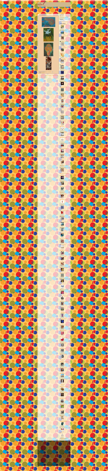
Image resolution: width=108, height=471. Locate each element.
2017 (40, 442)
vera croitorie (63, 154)
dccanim (62, 432)
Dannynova (62, 284)
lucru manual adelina (64, 47)
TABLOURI (43, 72)
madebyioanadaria (63, 348)
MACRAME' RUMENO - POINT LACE (64, 87)
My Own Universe (63, 81)
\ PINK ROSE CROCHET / (64, 115)
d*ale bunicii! (63, 415)
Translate (66, 21)
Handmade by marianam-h (64, 173)
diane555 (59, 464)
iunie (41, 458)
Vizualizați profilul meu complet (64, 17)
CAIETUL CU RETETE (64, 24)
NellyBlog (62, 159)
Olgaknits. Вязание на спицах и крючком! (64, 438)
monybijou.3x (63, 227)
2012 (40, 448)
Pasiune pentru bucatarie (64, 278)
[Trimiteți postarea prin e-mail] (52, 71)
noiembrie (42, 452)
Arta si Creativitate (63, 175)
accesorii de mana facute (64, 199)
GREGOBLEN (63, 216)
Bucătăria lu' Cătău (63, 93)
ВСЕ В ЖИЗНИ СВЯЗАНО (64, 210)
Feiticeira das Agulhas (64, 301)
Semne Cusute (63, 70)
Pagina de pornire (48, 75)
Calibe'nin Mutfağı (63, 256)
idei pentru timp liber (64, 137)
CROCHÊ (62, 205)
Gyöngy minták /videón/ (64, 392)
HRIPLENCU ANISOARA (64, 148)
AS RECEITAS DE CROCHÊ (64, 104)
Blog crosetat (63, 384)
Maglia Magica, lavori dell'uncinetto (64, 313)
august (42, 456)
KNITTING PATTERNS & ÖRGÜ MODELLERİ (64, 421)
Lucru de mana (63, 359)
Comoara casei (63, 373)
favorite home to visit (64, 165)
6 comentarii (49, 71)
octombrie (42, 455)
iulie (41, 457)
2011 (40, 449)
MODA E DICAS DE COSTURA (63, 331)
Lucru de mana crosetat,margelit (63, 59)
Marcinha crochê (63, 186)
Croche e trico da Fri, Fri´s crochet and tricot (64, 167)
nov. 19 (42, 453)
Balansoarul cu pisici (64, 427)
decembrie (42, 451)
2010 (40, 450)
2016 (40, 443)
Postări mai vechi (55, 75)
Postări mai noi (41, 75)
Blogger (65, 464)
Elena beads (62, 126)
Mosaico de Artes (63, 244)
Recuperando (63, 404)
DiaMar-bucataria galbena (64, 267)
